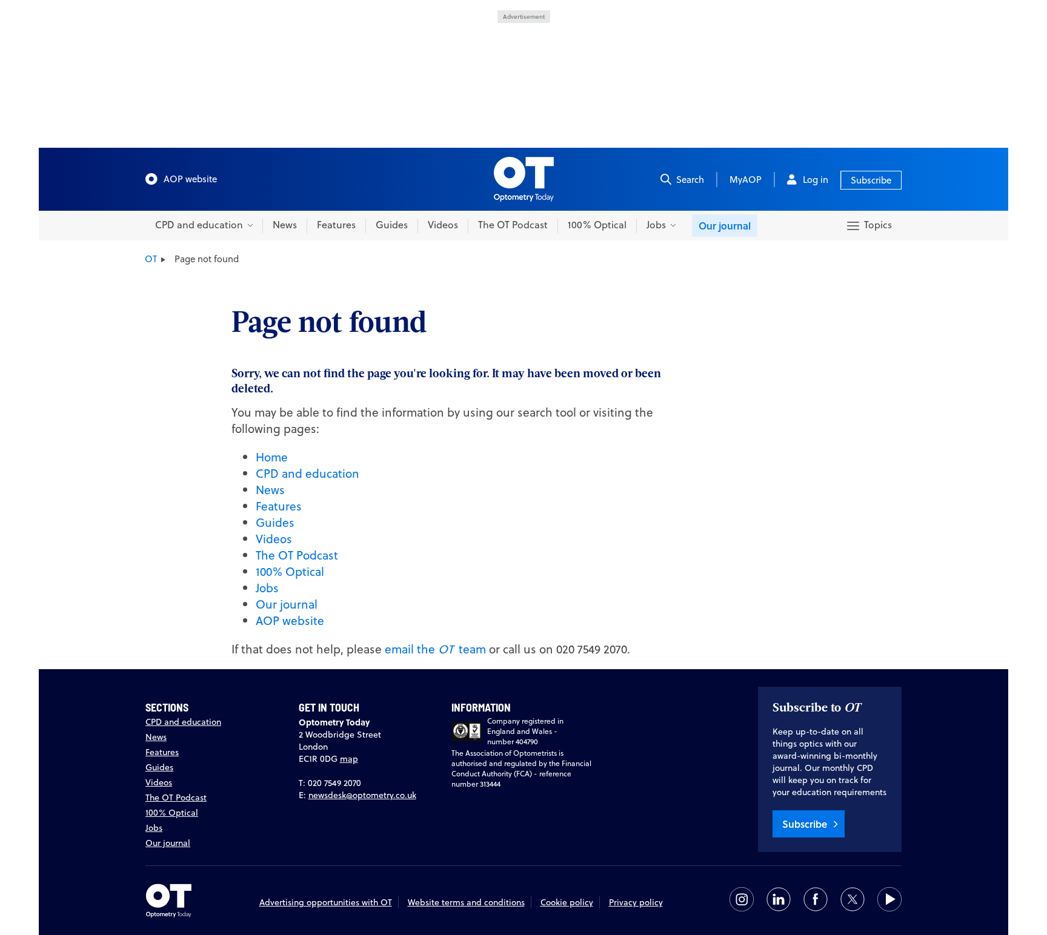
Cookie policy (566, 902)
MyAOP (746, 179)
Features (336, 224)
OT (151, 259)
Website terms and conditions (466, 902)
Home (272, 457)
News (285, 224)
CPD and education (307, 473)
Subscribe (871, 180)
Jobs (267, 588)
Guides (392, 224)
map (349, 759)
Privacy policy (636, 902)
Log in (815, 179)
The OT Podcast (513, 224)
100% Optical (597, 224)
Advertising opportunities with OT (325, 902)
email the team (435, 649)
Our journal (725, 226)
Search (690, 179)
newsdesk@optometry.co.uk (362, 795)
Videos (443, 224)
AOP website (190, 179)
